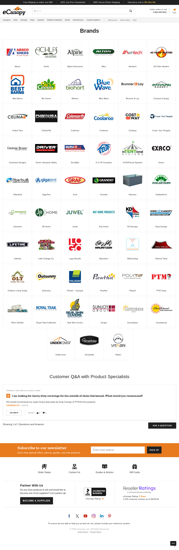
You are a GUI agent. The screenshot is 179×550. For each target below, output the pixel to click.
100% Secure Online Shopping (106, 2)
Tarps (32, 20)
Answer (14, 413)
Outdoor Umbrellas (54, 20)
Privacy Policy (95, 532)
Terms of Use (83, 532)
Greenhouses (78, 20)
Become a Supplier (36, 501)
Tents (15, 20)
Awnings (23, 20)
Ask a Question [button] (162, 425)
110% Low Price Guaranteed (72, 2)
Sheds (67, 20)
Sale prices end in (142, 2)
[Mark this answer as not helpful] (44, 413)
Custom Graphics (93, 20)
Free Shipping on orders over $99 (37, 2)
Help (135, 20)
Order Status (125, 20)
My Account (112, 20)
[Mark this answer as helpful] (37, 413)
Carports (40, 20)
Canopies (6, 20)
